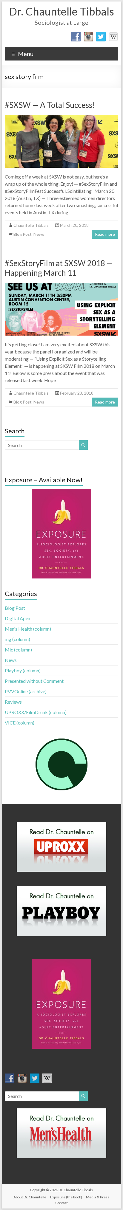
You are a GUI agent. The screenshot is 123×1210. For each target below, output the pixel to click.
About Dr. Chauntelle (29, 1197)
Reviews (13, 702)
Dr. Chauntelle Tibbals (61, 11)
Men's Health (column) (28, 629)
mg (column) (17, 639)
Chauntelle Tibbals (31, 225)
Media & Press (97, 1197)
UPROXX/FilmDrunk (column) (36, 712)
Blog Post (22, 234)
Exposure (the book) (66, 1197)
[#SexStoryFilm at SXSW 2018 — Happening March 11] (61, 285)
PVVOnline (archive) (26, 691)
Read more (105, 234)
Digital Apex (17, 618)
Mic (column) (18, 649)
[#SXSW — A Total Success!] (61, 118)
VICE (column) (19, 722)
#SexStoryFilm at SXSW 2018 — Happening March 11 (59, 267)
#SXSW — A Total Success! (50, 105)
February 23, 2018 (76, 392)
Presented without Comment (34, 681)
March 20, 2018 (74, 225)
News (38, 234)
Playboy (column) (23, 670)
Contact (61, 1202)
